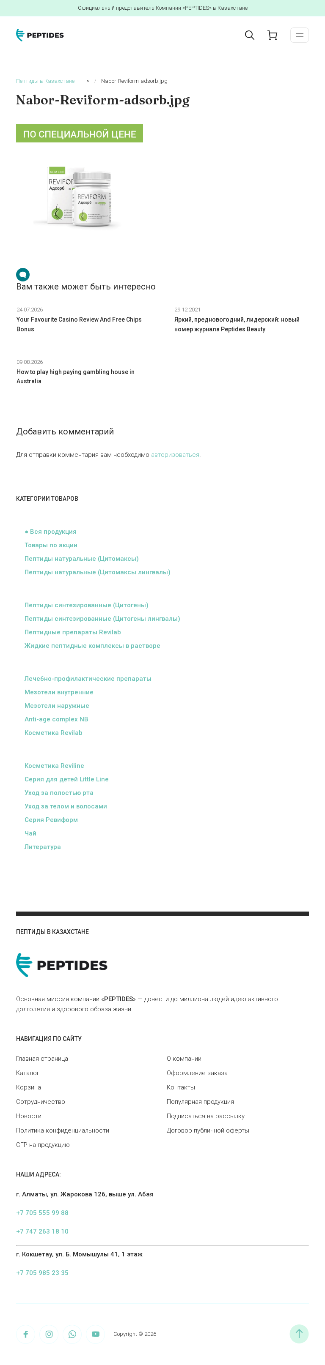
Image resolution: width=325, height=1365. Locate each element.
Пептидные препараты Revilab (73, 632)
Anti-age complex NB (56, 719)
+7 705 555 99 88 (42, 1213)
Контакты (181, 1087)
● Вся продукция (51, 531)
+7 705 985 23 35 (42, 1273)
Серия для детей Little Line (67, 779)
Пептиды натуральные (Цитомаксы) (82, 558)
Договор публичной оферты (208, 1130)
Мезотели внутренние (59, 692)
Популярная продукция (200, 1102)
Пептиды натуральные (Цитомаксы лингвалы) (98, 572)
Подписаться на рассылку (206, 1116)
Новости (28, 1116)
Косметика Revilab (54, 733)
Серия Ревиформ (51, 820)
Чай (30, 833)
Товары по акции (51, 545)
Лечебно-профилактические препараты (88, 678)
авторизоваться (175, 455)
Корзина (28, 1087)
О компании (184, 1058)
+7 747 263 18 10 (42, 1231)
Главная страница (42, 1058)
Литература (43, 847)
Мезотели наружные (57, 706)
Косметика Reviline (54, 766)
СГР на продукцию (43, 1145)
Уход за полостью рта (59, 793)
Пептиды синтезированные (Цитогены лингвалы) (102, 618)
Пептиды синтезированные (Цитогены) (87, 605)
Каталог (27, 1073)
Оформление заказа (197, 1073)
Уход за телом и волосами (66, 806)
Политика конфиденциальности (62, 1130)
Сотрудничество (40, 1102)
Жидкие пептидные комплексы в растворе (92, 646)
